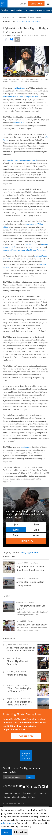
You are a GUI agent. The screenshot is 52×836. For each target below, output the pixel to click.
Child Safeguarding (19, 797)
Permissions (41, 793)
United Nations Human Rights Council (21, 160)
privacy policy (7, 823)
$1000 (16, 535)
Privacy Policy (29, 793)
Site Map (7, 797)
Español (37, 21)
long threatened (31, 244)
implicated (25, 447)
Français (24, 21)
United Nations (19, 122)
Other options (20, 831)
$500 (36, 529)
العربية (19, 21)
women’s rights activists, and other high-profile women (24, 250)
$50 (16, 524)
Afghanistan (32, 552)
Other (36, 535)
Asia (23, 552)
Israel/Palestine (16, 10)
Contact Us (8, 793)
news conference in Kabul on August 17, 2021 (21, 96)
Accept (6, 832)
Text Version (32, 797)
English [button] (23, 3)
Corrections (18, 793)
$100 (36, 524)
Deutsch (31, 21)
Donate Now (36, 3)
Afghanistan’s (20, 88)
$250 (16, 529)
